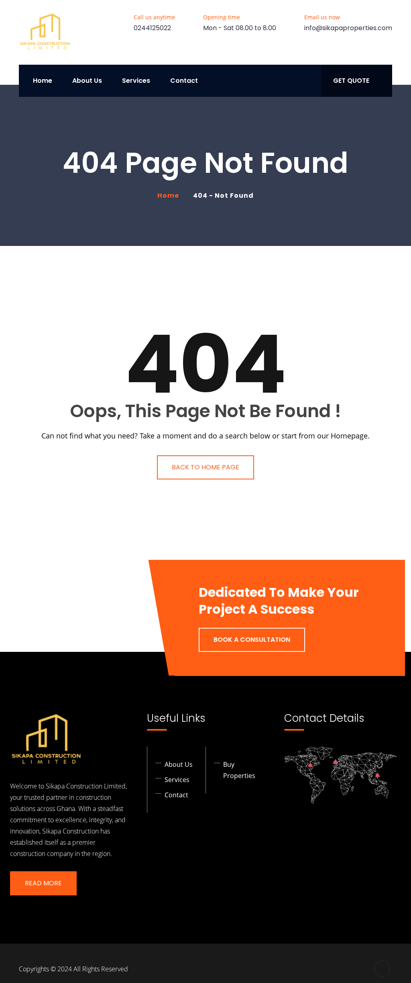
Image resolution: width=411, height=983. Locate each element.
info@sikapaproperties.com (348, 28)
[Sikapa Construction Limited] (45, 32)
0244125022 (152, 28)
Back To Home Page (205, 467)
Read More (43, 883)
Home (42, 80)
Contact (184, 80)
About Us (87, 80)
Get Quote (351, 80)
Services (136, 80)
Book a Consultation (252, 639)
